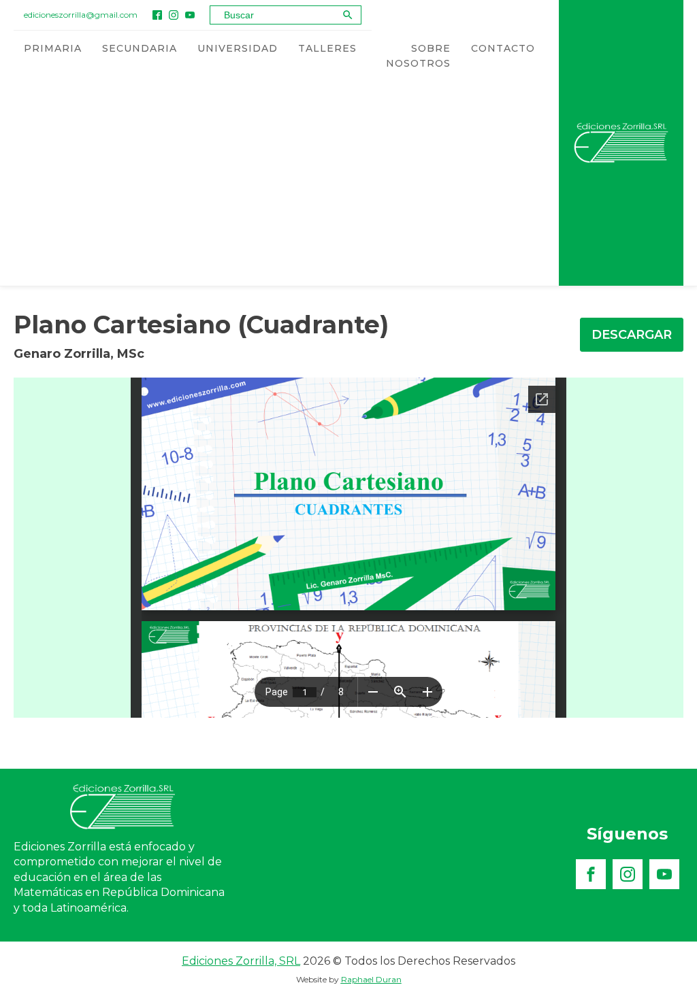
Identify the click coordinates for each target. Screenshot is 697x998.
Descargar (631, 334)
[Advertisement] (279, 183)
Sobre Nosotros (418, 55)
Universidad (237, 48)
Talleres (327, 48)
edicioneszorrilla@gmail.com (80, 15)
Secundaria (139, 48)
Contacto (503, 48)
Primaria (53, 48)
